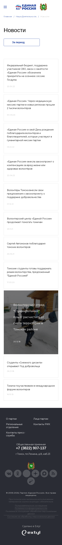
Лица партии (40, 418)
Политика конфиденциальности (31, 508)
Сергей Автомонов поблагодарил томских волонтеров (26, 245)
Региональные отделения (14, 426)
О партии (11, 418)
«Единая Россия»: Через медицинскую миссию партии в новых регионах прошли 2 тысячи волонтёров (31, 105)
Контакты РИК (41, 424)
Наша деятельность (26, 16)
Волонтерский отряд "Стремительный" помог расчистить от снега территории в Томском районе (29, 317)
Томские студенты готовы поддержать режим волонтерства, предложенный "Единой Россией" (29, 272)
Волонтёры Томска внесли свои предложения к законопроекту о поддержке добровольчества (26, 194)
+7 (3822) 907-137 (31, 448)
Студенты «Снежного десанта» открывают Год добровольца (24, 364)
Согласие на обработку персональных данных (31, 516)
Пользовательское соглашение (31, 505)
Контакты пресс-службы (15, 434)
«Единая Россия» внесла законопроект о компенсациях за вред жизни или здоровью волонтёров (30, 165)
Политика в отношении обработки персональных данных (31, 512)
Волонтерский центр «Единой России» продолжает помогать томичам (29, 220)
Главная (8, 16)
